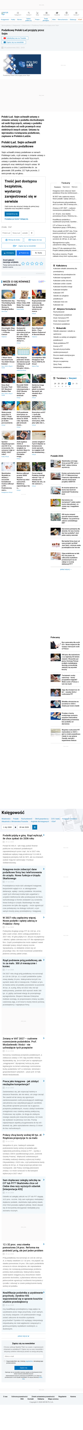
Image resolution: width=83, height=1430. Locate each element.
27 (66, 383)
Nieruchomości (63, 19)
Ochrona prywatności (19, 1397)
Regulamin (62, 1397)
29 (73, 383)
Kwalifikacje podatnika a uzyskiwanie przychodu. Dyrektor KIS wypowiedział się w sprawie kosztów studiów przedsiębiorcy (64, 221)
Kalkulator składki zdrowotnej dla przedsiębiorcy (65, 270)
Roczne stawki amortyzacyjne (64, 355)
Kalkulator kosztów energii (62, 287)
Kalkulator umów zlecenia (62, 280)
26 (62, 383)
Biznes (19, 19)
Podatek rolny (58, 358)
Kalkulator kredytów (60, 290)
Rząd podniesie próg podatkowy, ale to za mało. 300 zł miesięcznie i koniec (65, 204)
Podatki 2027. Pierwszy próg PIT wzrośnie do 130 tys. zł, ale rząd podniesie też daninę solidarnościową (64, 238)
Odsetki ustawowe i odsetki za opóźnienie (64, 332)
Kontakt (31, 1399)
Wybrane (74, 187)
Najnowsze (66, 187)
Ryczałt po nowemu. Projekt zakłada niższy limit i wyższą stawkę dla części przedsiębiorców (66, 255)
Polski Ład (6, 233)
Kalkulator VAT (58, 293)
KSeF (80, 19)
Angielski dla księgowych (40, 821)
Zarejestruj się (12, 214)
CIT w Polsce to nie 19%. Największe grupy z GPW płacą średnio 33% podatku (64, 226)
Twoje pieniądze (46, 19)
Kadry (13, 19)
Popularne (57, 187)
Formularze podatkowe (61, 324)
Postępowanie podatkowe (62, 315)
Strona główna (6, 25)
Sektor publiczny (28, 19)
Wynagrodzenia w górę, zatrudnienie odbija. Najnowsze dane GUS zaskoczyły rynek (64, 244)
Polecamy (55, 637)
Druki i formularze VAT (61, 321)
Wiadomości (26, 25)
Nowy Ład (16, 233)
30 (77, 383)
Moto (54, 19)
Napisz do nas (36, 240)
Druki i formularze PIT (61, 318)
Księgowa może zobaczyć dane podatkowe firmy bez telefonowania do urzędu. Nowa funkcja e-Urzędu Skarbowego (65, 192)
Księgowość (5, 19)
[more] (31, 233)
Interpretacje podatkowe (62, 367)
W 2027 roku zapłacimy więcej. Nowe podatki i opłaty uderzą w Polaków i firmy (64, 198)
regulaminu (29, 1361)
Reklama (41, 1399)
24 (55, 383)
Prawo (37, 19)
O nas (5, 1397)
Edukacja (73, 19)
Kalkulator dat (58, 305)
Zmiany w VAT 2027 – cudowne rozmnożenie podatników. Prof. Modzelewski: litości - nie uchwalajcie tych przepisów (64, 209)
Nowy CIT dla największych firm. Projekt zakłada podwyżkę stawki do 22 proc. (66, 249)
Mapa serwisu (53, 1399)
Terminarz (61, 378)
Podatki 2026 (57, 455)
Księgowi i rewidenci (69, 819)
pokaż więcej (23, 1336)
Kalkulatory (61, 265)
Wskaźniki (61, 328)
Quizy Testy (57, 364)
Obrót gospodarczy (42, 819)
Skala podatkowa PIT (61, 343)
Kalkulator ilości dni (60, 302)
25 (59, 383)
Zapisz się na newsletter (27, 246)
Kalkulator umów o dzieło (62, 284)
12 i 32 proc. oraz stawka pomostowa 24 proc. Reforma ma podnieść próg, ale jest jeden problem (64, 215)
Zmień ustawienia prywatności (43, 1397)
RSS (22, 1399)
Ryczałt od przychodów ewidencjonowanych (61, 350)
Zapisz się (23, 1368)
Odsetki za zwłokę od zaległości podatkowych (64, 338)
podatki (25, 233)
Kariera (73, 1397)
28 (69, 383)
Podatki (16, 819)
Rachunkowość (58, 312)
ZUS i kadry (55, 819)
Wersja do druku (14, 240)
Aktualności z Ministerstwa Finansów (15, 821)
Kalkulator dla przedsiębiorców (64, 274)
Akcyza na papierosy (60, 361)
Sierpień (73, 378)
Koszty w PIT (58, 346)
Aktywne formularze (66, 309)
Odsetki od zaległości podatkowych (61, 297)
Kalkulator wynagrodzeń (62, 277)
